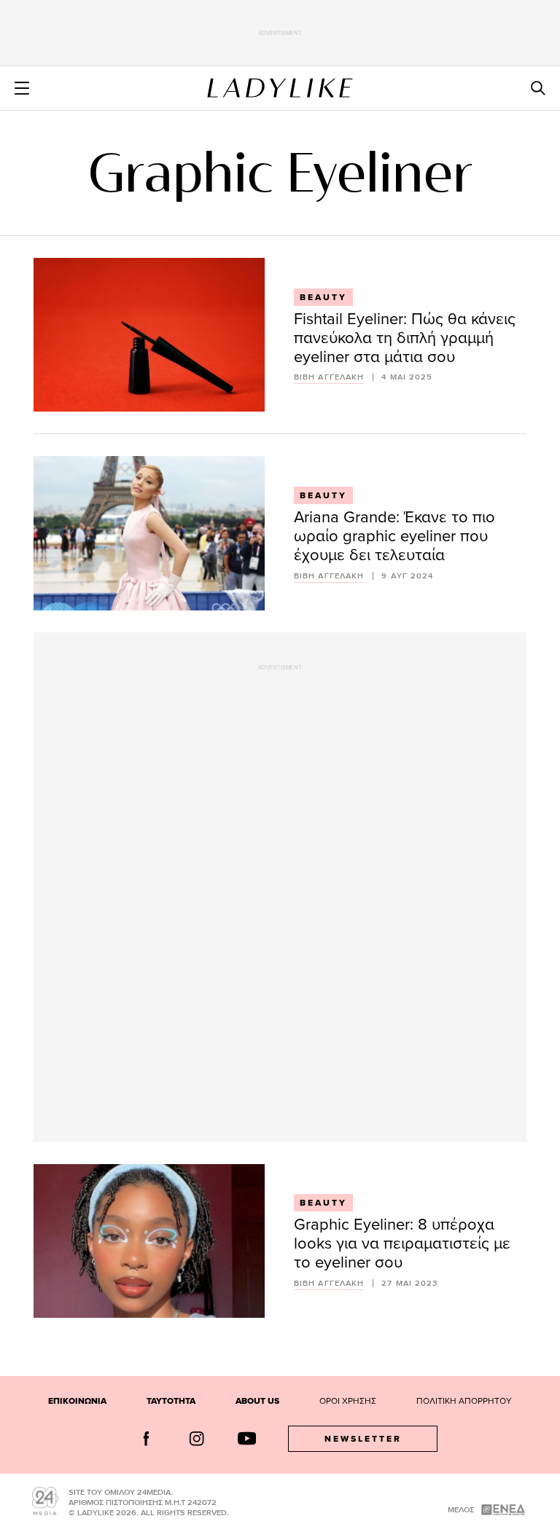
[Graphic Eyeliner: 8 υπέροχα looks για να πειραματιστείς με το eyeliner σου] (149, 1241)
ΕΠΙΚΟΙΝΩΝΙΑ (77, 1400)
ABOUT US (257, 1400)
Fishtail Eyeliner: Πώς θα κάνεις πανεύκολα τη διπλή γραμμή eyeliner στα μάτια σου (405, 337)
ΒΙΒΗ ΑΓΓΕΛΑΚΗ (329, 377)
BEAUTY (323, 297)
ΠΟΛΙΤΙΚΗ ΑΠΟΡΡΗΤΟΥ (464, 1400)
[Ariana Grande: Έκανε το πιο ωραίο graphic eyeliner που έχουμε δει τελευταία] (149, 533)
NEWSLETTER (363, 1438)
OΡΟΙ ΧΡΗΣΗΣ (347, 1400)
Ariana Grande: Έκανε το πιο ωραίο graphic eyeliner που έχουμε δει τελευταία (394, 535)
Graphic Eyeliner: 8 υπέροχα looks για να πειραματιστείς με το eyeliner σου (402, 1242)
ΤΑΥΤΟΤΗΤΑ (171, 1400)
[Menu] (22, 88)
